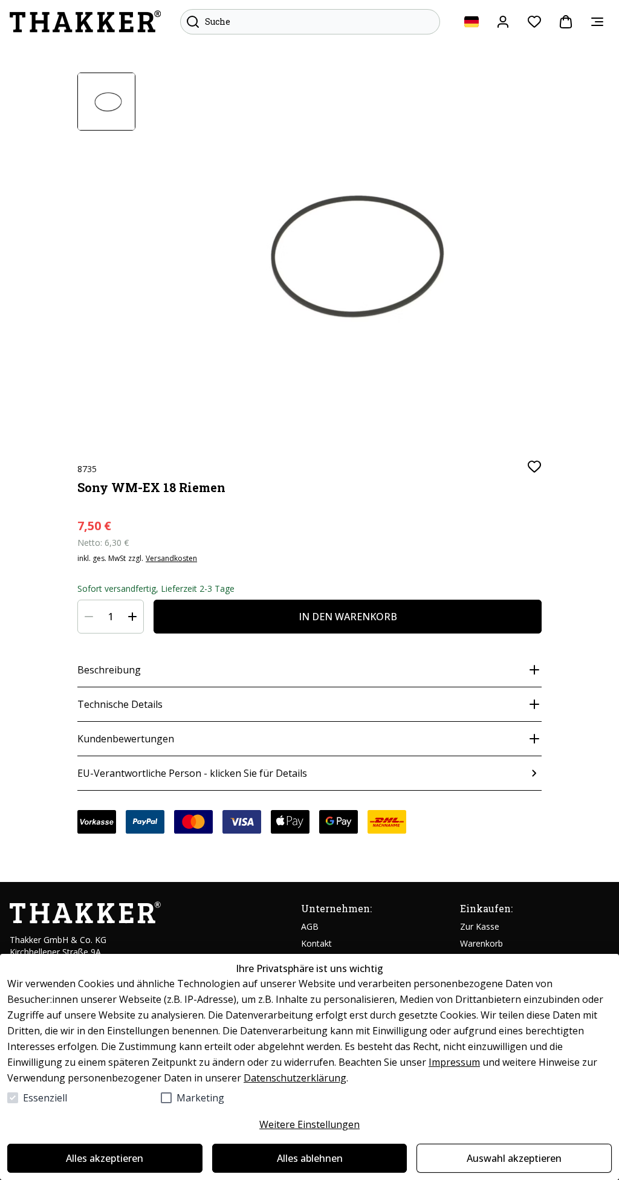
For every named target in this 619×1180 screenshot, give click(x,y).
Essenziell (45, 1097)
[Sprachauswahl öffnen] (471, 22)
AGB (310, 926)
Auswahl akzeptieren (514, 1158)
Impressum (454, 1062)
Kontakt (316, 943)
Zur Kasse (479, 926)
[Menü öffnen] (597, 22)
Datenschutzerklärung (295, 1077)
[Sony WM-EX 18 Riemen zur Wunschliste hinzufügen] (534, 466)
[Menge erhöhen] (132, 616)
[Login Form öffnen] (503, 22)
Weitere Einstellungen (309, 1124)
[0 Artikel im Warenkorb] (566, 22)
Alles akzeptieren (104, 1158)
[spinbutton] (111, 616)
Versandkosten (171, 558)
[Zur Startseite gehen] (85, 21)
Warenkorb (481, 943)
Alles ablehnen (310, 1158)
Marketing (200, 1097)
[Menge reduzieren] (89, 616)
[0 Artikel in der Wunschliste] (534, 22)
